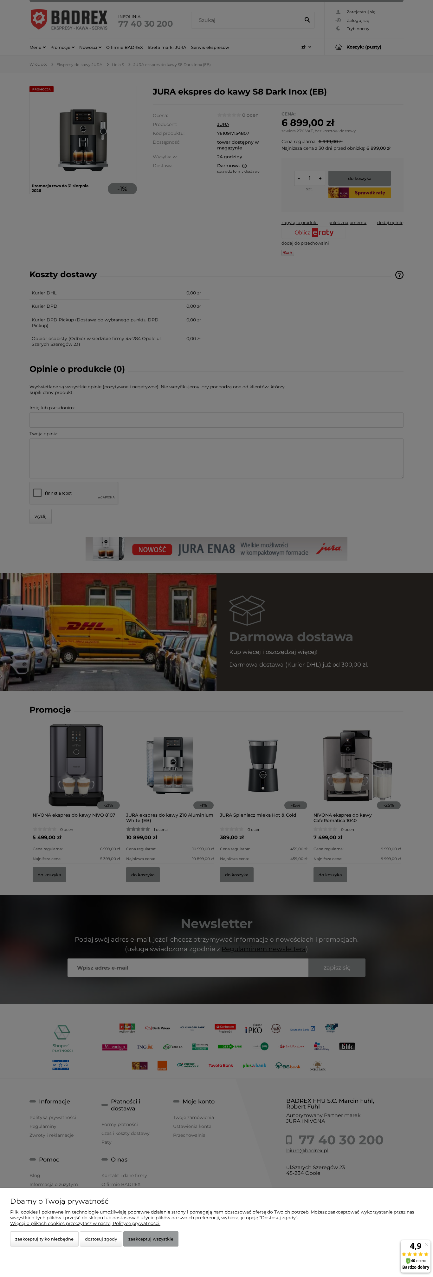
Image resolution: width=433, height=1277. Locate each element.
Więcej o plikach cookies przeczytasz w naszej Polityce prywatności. (85, 1223)
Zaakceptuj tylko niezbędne (44, 1238)
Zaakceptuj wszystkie (150, 1238)
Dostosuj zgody (101, 1238)
